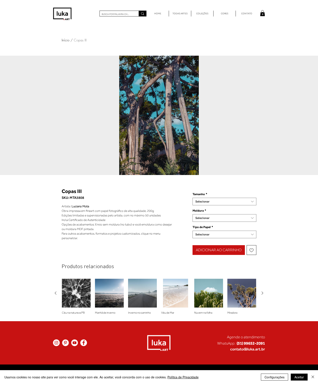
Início (65, 40)
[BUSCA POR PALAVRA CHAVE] (142, 13)
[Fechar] (312, 377)
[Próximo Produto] (262, 293)
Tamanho (200, 194)
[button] (262, 13)
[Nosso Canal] (74, 342)
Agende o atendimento (246, 337)
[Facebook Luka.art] (83, 342)
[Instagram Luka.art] (56, 342)
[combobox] (224, 201)
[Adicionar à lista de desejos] (251, 250)
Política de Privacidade (183, 377)
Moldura (199, 210)
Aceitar (299, 377)
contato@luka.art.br (247, 349)
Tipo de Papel (203, 227)
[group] (159, 298)
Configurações (274, 377)
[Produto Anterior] (55, 293)
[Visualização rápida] (76, 293)
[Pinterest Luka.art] (65, 342)
